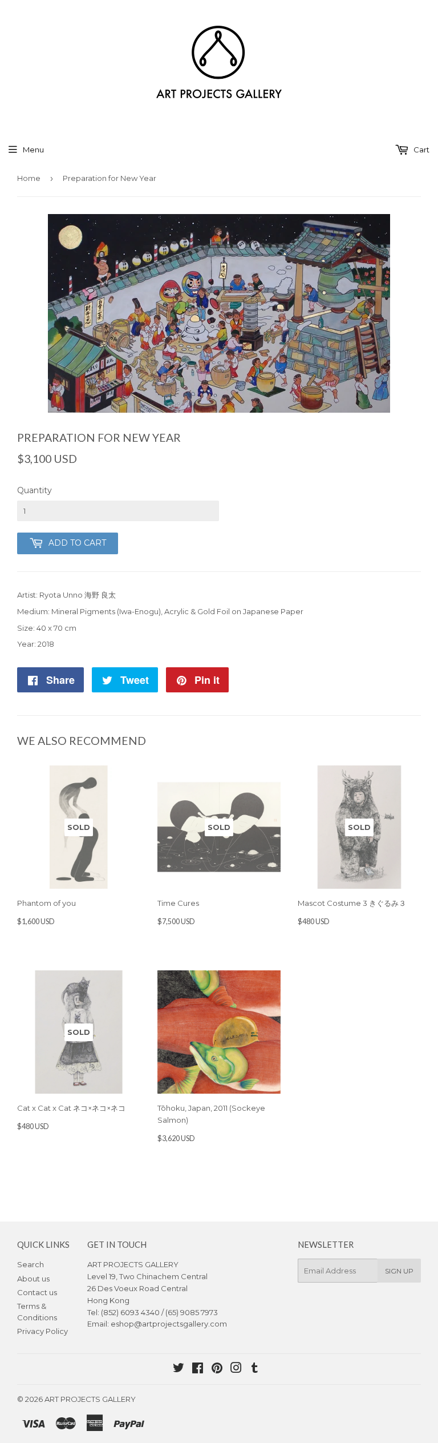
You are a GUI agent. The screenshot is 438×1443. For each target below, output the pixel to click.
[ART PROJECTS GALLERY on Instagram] (236, 1369)
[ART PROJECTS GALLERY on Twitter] (178, 1369)
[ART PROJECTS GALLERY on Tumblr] (254, 1369)
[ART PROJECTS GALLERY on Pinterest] (217, 1369)
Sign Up (399, 1271)
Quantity (34, 490)
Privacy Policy (42, 1331)
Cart (420, 149)
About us (33, 1278)
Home (28, 178)
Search (30, 1264)
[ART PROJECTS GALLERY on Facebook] (198, 1369)
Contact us (37, 1292)
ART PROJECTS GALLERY (90, 1399)
